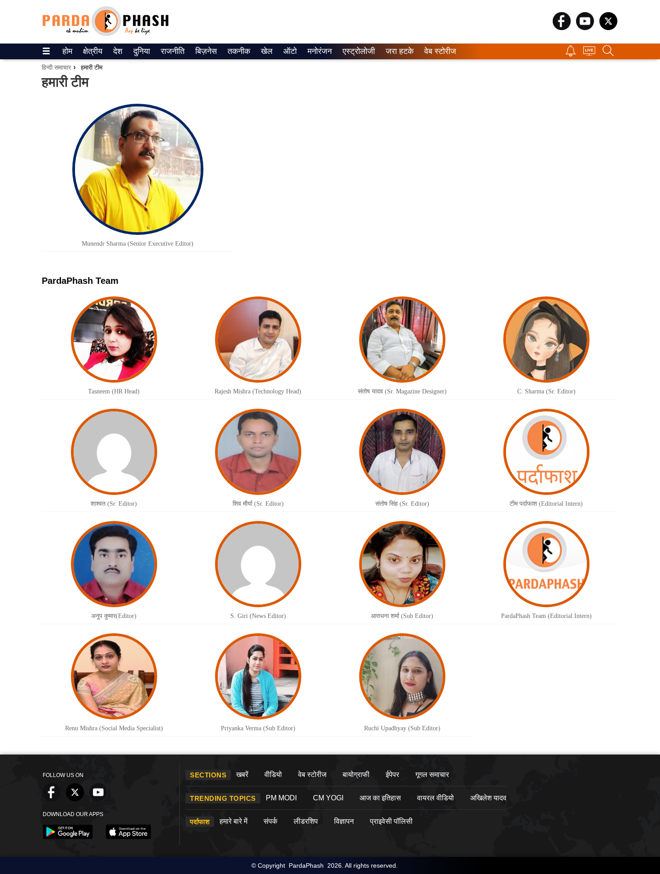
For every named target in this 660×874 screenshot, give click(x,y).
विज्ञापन (344, 821)
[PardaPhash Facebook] (562, 27)
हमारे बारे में (233, 821)
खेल (266, 51)
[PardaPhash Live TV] (589, 53)
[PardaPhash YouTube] (585, 27)
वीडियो (273, 774)
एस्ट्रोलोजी (357, 51)
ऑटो (289, 51)
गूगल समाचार (432, 774)
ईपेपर (392, 774)
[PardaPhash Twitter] (608, 27)
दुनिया (140, 51)
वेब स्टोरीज (438, 51)
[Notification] (570, 54)
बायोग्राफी (356, 774)
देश (117, 51)
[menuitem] (67, 51)
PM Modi (281, 798)
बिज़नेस (204, 51)
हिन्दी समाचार (56, 67)
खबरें (242, 774)
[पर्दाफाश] (105, 34)
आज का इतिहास (380, 798)
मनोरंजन (318, 51)
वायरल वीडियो (435, 798)
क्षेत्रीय (91, 51)
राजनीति (171, 51)
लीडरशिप (306, 821)
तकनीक (237, 51)
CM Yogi (328, 798)
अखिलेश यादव (488, 798)
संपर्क (270, 821)
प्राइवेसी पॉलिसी (391, 821)
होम (66, 51)
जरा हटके (398, 51)
